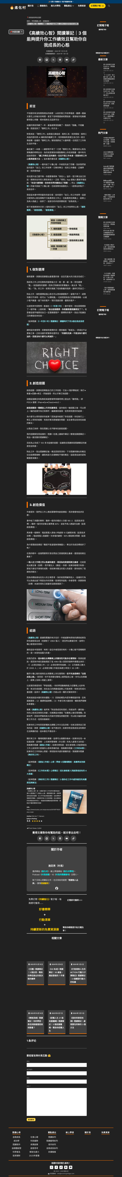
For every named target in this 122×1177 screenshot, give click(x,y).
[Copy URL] (73, 60)
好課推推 (52, 1152)
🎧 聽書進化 (42, 6)
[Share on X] (53, 60)
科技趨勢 (34, 1141)
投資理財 (16, 1156)
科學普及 (16, 1152)
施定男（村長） (56, 865)
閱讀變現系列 (52, 1141)
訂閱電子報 (96, 6)
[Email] (67, 60)
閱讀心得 (16, 1132)
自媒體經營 (16, 1148)
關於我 (30, 6)
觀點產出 (68, 6)
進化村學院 (55, 6)
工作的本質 (79, 748)
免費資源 (82, 6)
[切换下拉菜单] (73, 6)
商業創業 (34, 1144)
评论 (29, 1086)
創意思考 (34, 1148)
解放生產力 (34, 1152)
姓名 (28, 1061)
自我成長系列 (52, 1148)
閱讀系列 (52, 1137)
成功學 (16, 1141)
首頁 (28, 21)
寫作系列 (52, 1144)
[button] (16, 32)
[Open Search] (109, 6)
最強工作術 (45, 745)
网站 (28, 1078)
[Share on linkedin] (60, 60)
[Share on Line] (47, 60)
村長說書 (45, 874)
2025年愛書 (34, 1156)
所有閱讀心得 (36, 21)
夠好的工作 (33, 755)
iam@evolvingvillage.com (65, 1173)
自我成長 (46, 21)
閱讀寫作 (16, 1144)
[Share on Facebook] (40, 60)
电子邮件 (29, 1069)
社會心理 (34, 1137)
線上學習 (70, 1132)
